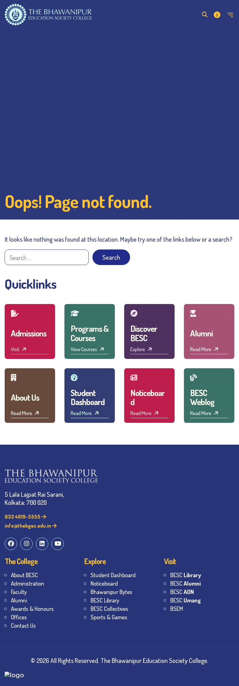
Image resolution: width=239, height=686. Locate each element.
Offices (19, 617)
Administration (27, 583)
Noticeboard (104, 583)
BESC (185, 574)
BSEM (176, 608)
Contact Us (23, 625)
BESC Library (105, 600)
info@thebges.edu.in (28, 525)
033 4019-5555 (23, 516)
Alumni (19, 600)
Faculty (19, 591)
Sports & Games (109, 617)
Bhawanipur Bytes (111, 591)
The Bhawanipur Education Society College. (155, 660)
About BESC (24, 574)
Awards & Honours (32, 608)
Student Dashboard (113, 574)
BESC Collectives (109, 608)
